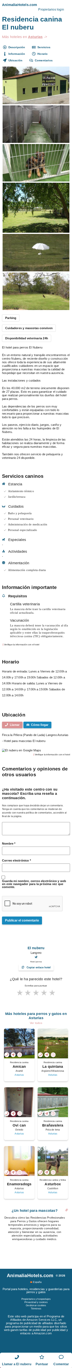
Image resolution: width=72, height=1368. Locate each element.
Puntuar (42, 1364)
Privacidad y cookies (36, 1302)
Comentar (61, 1364)
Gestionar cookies (36, 1305)
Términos (36, 1308)
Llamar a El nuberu (16, 1364)
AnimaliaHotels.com (19, 5)
